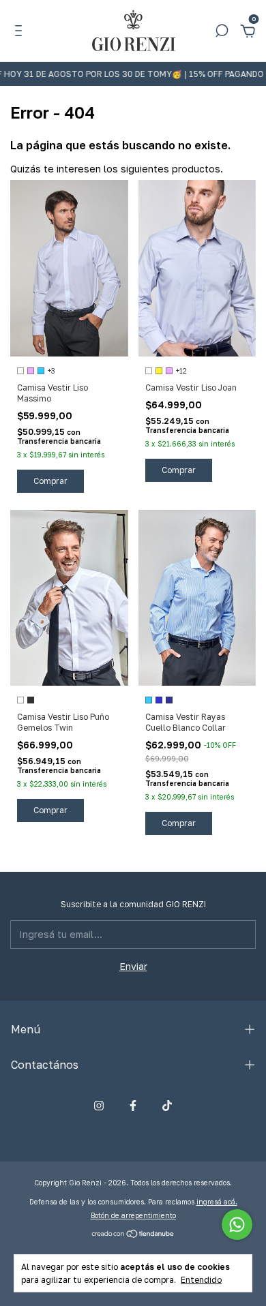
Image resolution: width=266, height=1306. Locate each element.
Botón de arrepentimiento (133, 1215)
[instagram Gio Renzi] (98, 1105)
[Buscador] (222, 32)
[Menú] (20, 32)
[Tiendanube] (133, 1234)
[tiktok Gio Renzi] (167, 1105)
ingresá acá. (216, 1202)
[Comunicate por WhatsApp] (237, 1224)
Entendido (201, 1280)
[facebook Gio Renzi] (133, 1105)
